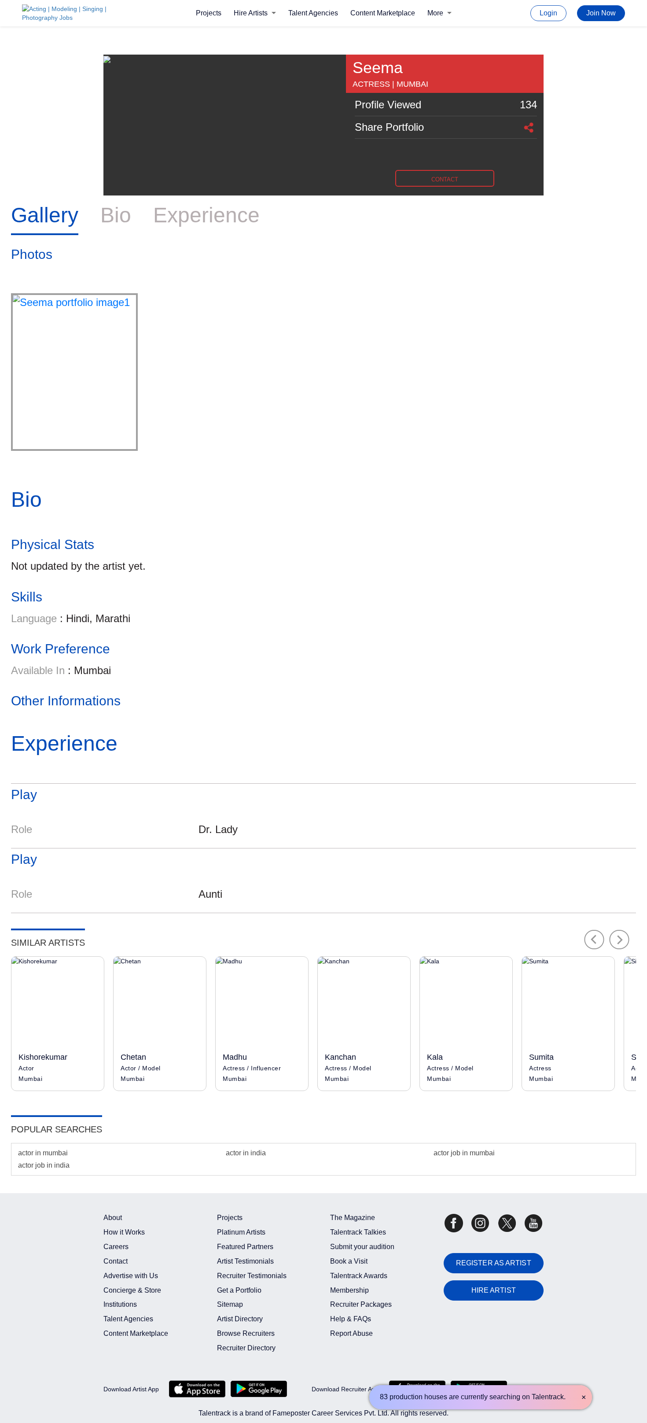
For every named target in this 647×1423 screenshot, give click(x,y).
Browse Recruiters (246, 1333)
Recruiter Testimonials (252, 1275)
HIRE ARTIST (493, 1290)
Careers (116, 1246)
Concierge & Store (132, 1290)
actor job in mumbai (464, 1153)
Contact (115, 1261)
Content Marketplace (382, 13)
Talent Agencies (313, 13)
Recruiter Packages (361, 1304)
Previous (594, 939)
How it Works (124, 1232)
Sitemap (230, 1304)
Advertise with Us (130, 1275)
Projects (208, 13)
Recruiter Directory (246, 1348)
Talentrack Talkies (358, 1232)
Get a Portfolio (239, 1290)
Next (619, 939)
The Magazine (352, 1217)
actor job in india (44, 1165)
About (112, 1217)
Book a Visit (349, 1261)
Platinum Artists (241, 1232)
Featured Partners (245, 1246)
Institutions (120, 1304)
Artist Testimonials (245, 1261)
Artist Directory (240, 1319)
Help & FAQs (350, 1319)
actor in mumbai (43, 1153)
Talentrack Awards (358, 1275)
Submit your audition (362, 1246)
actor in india (246, 1153)
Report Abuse (351, 1333)
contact (444, 179)
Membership (349, 1290)
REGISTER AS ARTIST (493, 1263)
